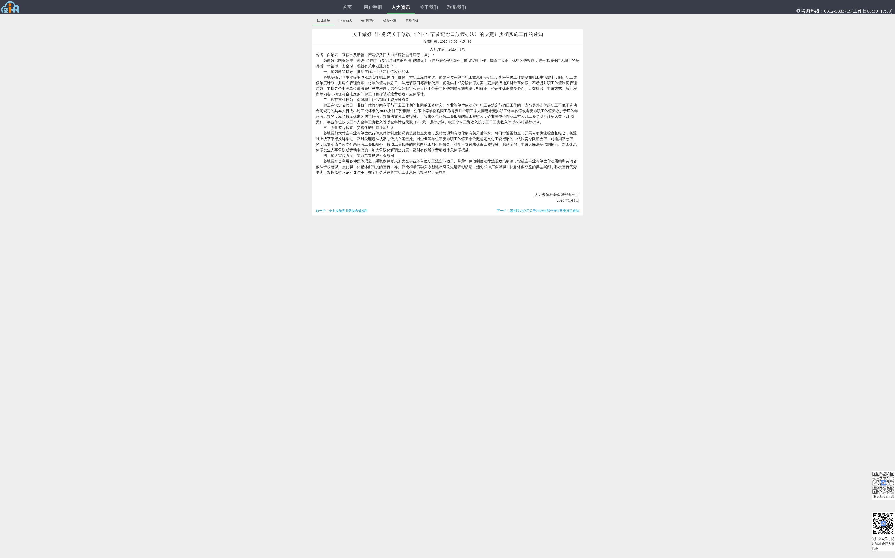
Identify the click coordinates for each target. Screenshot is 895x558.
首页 (347, 6)
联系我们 (457, 6)
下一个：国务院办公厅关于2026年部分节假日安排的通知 (538, 210)
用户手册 (373, 6)
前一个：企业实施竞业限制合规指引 (342, 210)
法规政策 (323, 20)
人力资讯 (401, 6)
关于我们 (429, 6)
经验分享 (389, 20)
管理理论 (367, 20)
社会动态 (345, 20)
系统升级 (412, 20)
